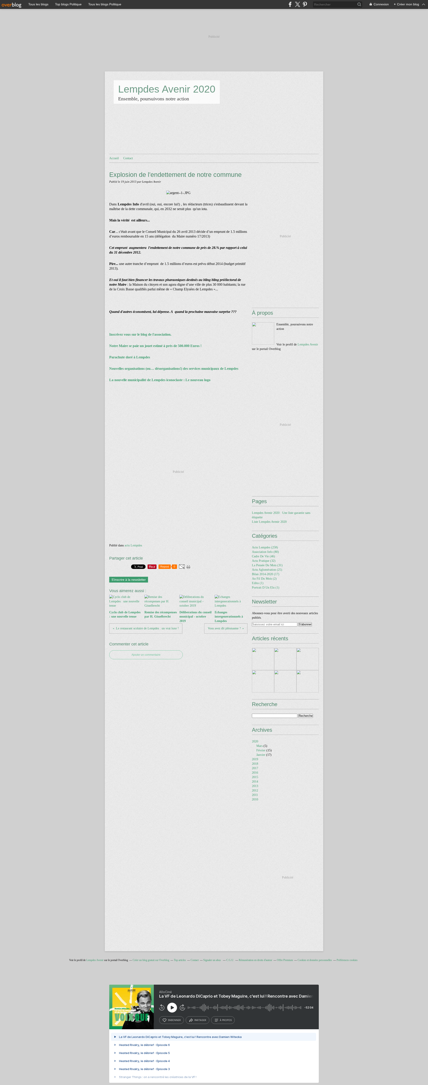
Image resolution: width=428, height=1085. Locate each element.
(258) (265, 547)
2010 (255, 799)
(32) (264, 560)
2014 (255, 781)
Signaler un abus (212, 960)
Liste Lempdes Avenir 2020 (269, 521)
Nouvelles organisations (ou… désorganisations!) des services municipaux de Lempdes (173, 368)
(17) (265, 574)
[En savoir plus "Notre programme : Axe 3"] (307, 659)
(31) (267, 565)
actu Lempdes (133, 545)
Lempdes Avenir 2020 (166, 89)
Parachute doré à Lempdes (129, 357)
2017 (255, 768)
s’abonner (174, 1020)
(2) (264, 578)
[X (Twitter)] (297, 4)
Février (260, 750)
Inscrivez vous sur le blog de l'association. (140, 334)
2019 (255, 759)
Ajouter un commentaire (146, 654)
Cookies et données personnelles (315, 960)
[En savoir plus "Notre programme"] (285, 659)
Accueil (114, 158)
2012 (255, 790)
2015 (255, 777)
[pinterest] (305, 4)
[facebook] (290, 4)
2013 (255, 786)
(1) (257, 583)
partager (200, 1020)
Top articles (180, 960)
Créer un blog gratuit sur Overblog (151, 960)
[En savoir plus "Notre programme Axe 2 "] (263, 681)
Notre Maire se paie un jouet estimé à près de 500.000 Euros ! (155, 346)
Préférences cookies (347, 960)
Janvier (260, 754)
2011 (255, 795)
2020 (255, 741)
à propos (226, 1020)
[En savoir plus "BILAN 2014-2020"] (307, 681)
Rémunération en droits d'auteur (255, 960)
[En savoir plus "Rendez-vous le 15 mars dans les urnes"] (263, 659)
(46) (263, 556)
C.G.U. (230, 960)
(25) (267, 569)
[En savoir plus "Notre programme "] (285, 681)
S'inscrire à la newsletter (128, 579)
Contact (128, 158)
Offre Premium (285, 960)
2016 (255, 772)
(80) (265, 552)
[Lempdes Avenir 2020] (263, 333)
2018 (255, 763)
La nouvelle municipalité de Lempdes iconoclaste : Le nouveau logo (159, 380)
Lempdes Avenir (308, 344)
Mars (259, 746)
